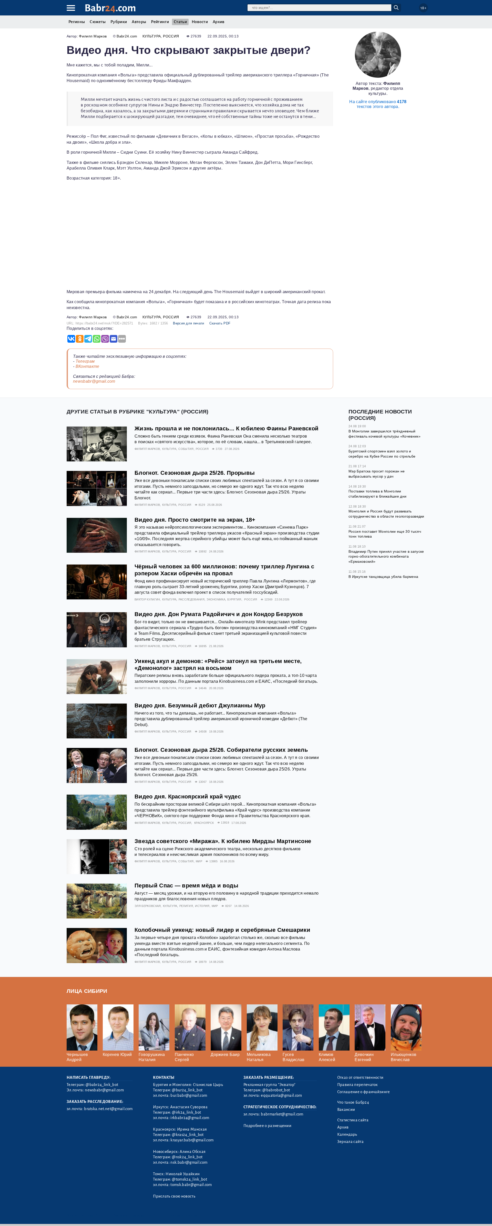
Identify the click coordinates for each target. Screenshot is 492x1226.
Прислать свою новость (174, 1196)
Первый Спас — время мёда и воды (186, 885)
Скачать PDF (220, 323)
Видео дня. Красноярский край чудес (188, 796)
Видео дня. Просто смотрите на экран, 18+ (195, 520)
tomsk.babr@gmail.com (191, 1185)
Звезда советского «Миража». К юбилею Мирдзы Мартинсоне (223, 841)
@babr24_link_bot (102, 1085)
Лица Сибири (87, 991)
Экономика (216, 599)
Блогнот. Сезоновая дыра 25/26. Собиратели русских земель (221, 750)
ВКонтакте (87, 366)
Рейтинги (160, 21)
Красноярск (204, 822)
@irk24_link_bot (186, 1112)
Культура (151, 36)
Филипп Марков (93, 36)
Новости (200, 21)
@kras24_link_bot (187, 1135)
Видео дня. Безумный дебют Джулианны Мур (200, 705)
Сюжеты (98, 21)
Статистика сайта (352, 1120)
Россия (171, 36)
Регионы (76, 21)
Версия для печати (188, 323)
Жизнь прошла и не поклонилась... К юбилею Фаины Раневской (227, 428)
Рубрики (118, 21)
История (202, 905)
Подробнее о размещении (267, 1126)
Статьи (180, 21)
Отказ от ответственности (360, 1077)
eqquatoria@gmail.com (281, 1095)
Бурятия (234, 599)
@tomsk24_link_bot (189, 1179)
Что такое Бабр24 (353, 1102)
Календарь (347, 1134)
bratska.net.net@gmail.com (108, 1109)
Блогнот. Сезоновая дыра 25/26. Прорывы (195, 473)
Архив (218, 21)
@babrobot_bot (276, 1090)
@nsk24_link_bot (187, 1157)
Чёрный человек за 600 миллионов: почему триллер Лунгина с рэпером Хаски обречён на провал (224, 570)
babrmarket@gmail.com (282, 1114)
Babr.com (110, 8)
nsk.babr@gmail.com (188, 1162)
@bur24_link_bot (187, 1090)
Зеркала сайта (350, 1142)
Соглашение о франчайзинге (363, 1092)
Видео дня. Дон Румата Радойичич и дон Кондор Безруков (219, 614)
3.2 (98, 1215)
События (185, 448)
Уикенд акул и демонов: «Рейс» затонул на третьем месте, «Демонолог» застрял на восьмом (218, 664)
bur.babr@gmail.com (188, 1095)
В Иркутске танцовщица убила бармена (383, 577)
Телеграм (85, 361)
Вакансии (346, 1110)
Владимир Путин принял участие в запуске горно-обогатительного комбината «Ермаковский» (386, 556)
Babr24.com (127, 36)
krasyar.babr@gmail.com (191, 1140)
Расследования (191, 599)
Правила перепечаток (357, 1085)
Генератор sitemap (183, 1215)
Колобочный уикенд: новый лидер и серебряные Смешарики (222, 930)
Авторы (139, 21)
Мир (199, 861)
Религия (186, 905)
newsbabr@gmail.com (94, 381)
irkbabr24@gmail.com (189, 1118)
